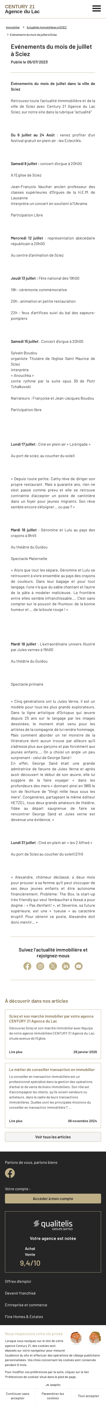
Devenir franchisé (20, 1293)
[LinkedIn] (66, 966)
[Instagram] (40, 966)
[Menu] (96, 8)
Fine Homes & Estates (24, 1316)
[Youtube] (79, 966)
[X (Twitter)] (53, 966)
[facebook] (10, 1173)
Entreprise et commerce (26, 1304)
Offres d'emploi (18, 1281)
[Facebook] (27, 966)
